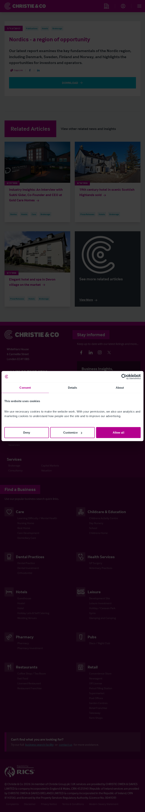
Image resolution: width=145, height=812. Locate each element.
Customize (70, 432)
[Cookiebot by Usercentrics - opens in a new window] (124, 376)
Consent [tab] (25, 387)
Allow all (118, 432)
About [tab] (120, 387)
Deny (26, 432)
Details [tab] (72, 387)
